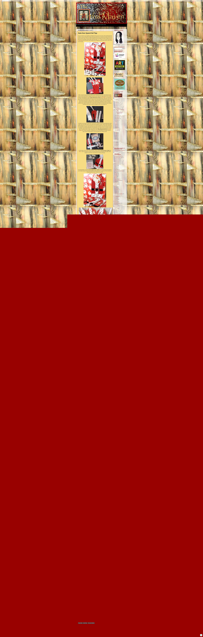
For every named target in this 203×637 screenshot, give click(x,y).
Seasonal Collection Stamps (118, 250)
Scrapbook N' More (117, 248)
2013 (116, 142)
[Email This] (104, 281)
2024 (116, 102)
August (117, 120)
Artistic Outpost (116, 495)
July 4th (115, 220)
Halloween (115, 215)
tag (86, 288)
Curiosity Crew (116, 500)
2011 (116, 145)
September (118, 118)
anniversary (116, 284)
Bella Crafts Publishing (117, 180)
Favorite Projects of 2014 (118, 303)
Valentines (115, 267)
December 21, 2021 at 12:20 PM (91, 314)
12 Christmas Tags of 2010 (118, 156)
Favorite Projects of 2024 (113, 27)
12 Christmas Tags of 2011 (118, 157)
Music (115, 232)
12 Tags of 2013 (116, 160)
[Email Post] (102, 281)
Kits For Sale (103, 27)
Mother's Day (116, 231)
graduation (115, 288)
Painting (115, 238)
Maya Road (116, 227)
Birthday (115, 181)
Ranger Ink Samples (117, 246)
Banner (115, 177)
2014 (116, 141)
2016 (116, 138)
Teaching (115, 258)
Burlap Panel (116, 184)
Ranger (110, 96)
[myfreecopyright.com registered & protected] (119, 151)
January (117, 130)
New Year (115, 236)
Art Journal (116, 173)
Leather (115, 223)
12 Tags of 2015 (116, 162)
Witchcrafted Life (83, 314)
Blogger (103, 631)
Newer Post (80, 340)
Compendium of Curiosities (118, 193)
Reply (81, 298)
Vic (81, 308)
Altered (81, 288)
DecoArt (115, 197)
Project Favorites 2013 (117, 302)
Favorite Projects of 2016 (118, 306)
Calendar (90, 27)
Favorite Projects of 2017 (118, 307)
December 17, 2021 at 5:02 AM (92, 294)
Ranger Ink (116, 243)
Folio (115, 209)
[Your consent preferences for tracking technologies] (201, 635)
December (118, 108)
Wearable (115, 275)
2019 (116, 133)
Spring (115, 254)
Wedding (115, 277)
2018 (116, 135)
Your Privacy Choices (105, 635)
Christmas (84, 288)
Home (79, 27)
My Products (96, 27)
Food (115, 211)
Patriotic (115, 239)
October (117, 117)
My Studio (115, 234)
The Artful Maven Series (118, 262)
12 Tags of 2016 (116, 164)
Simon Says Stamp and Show (118, 504)
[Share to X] (106, 281)
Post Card (115, 242)
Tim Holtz (103, 97)
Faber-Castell (116, 205)
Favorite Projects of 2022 (118, 314)
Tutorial (115, 266)
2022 (116, 105)
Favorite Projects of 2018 (118, 309)
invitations (115, 290)
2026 (116, 99)
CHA (115, 185)
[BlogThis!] (105, 281)
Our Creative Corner (117, 503)
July (117, 121)
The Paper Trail (116, 263)
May (117, 124)
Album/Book (116, 169)
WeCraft (115, 274)
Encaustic (115, 204)
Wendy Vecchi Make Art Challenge (119, 279)
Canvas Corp (116, 188)
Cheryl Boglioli (116, 189)
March (117, 127)
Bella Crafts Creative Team (118, 499)
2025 (116, 101)
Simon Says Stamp (117, 251)
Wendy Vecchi (116, 278)
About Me (84, 27)
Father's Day (116, 208)
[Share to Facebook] (107, 281)
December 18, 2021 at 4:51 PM (86, 308)
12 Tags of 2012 (116, 158)
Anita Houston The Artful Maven (86, 281)
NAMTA (115, 235)
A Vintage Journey (117, 494)
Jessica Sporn (116, 219)
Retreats (115, 247)
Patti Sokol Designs (117, 240)
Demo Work (116, 199)
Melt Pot (115, 228)
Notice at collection (95, 635)
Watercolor (116, 270)
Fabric (115, 207)
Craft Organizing (116, 196)
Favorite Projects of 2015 (118, 305)
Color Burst (116, 192)
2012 (116, 144)
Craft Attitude (116, 195)
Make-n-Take (116, 224)
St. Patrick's (116, 255)
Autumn (115, 176)
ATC (115, 168)
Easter (115, 200)
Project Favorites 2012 (117, 301)
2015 (116, 139)
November (118, 115)
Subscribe (119, 336)
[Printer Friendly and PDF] (82, 287)
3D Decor (115, 165)
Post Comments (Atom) (85, 343)
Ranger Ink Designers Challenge (119, 244)
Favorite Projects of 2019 (118, 310)
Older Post (109, 340)
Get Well (115, 212)
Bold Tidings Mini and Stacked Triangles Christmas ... (119, 113)
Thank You (116, 259)
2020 (116, 132)
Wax (115, 271)
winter (115, 292)
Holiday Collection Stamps (118, 216)
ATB (115, 166)
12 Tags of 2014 (116, 161)
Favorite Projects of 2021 (118, 313)
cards (115, 287)
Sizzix (80, 151)
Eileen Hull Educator (117, 203)
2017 (116, 136)
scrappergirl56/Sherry (84, 294)
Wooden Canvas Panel (117, 283)
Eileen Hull (116, 201)
